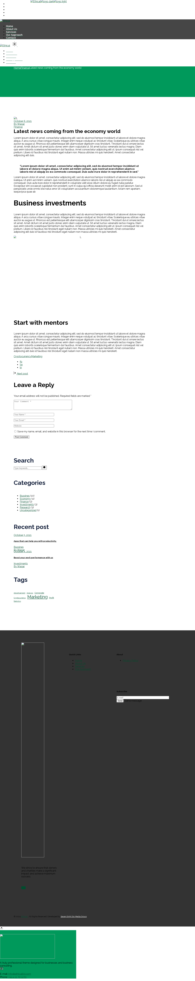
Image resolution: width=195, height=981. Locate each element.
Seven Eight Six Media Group (74, 916)
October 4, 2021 (23, 551)
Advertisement (19, 593)
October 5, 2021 (23, 535)
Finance (25, 67)
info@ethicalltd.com (19, 973)
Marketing (36, 356)
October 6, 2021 (23, 121)
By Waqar (19, 124)
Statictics (17, 601)
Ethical (24, 916)
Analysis (30, 593)
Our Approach (83, 669)
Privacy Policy (130, 660)
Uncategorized (28, 510)
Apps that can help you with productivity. (35, 541)
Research (25, 507)
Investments (27, 504)
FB (1, 968)
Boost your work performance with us (33, 557)
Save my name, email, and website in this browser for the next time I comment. (61, 431)
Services (80, 666)
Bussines (25, 495)
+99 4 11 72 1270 (17, 977)
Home (78, 660)
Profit (51, 597)
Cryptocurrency (22, 356)
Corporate (39, 593)
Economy (25, 498)
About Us (80, 663)
